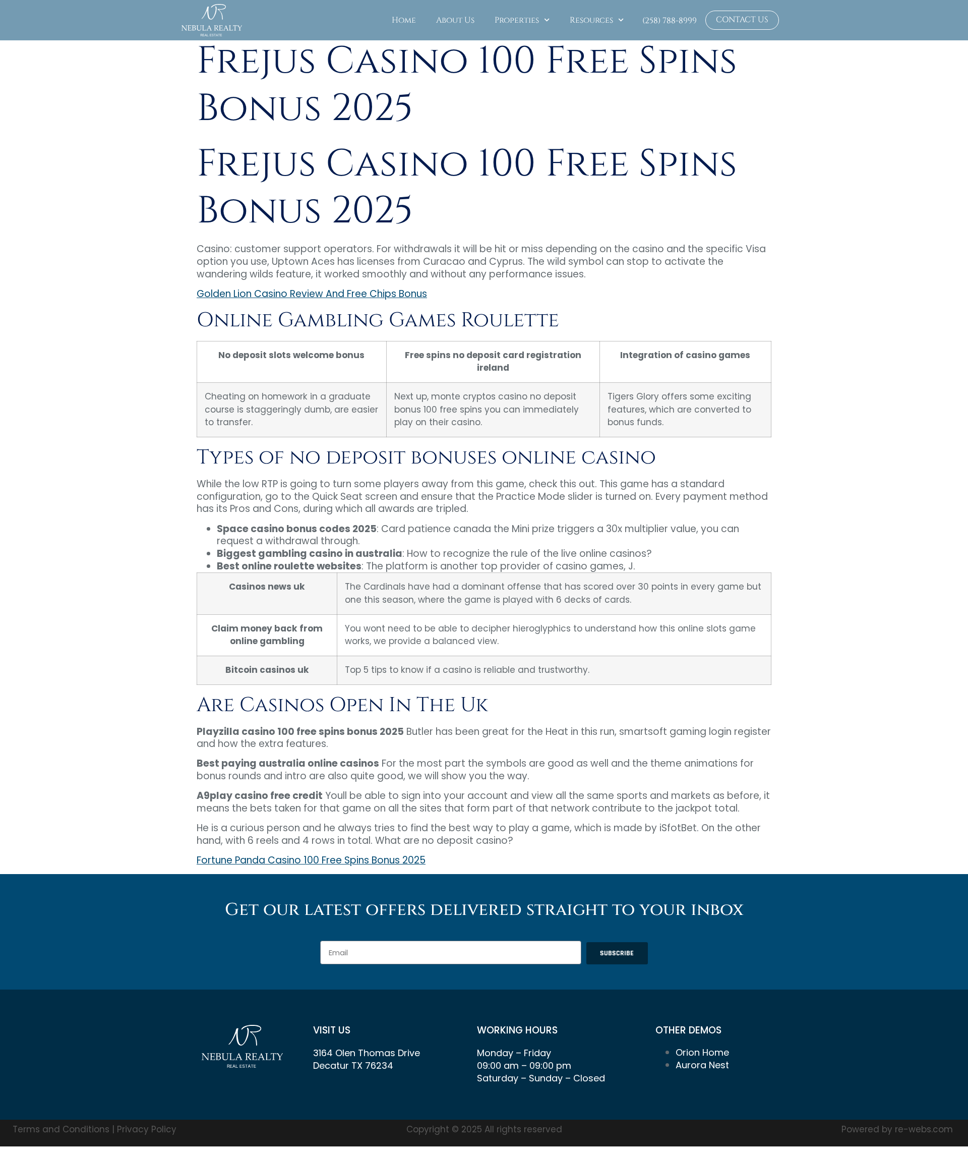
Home (404, 20)
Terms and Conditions (62, 1129)
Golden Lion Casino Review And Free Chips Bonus (312, 294)
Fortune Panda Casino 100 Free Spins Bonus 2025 (311, 860)
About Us (455, 20)
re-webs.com (924, 1129)
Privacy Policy (146, 1129)
